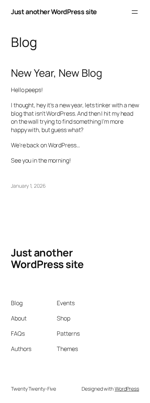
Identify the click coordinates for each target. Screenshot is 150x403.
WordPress (127, 388)
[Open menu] (134, 12)
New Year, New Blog (56, 73)
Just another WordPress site (54, 11)
